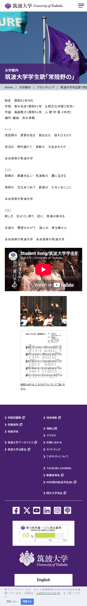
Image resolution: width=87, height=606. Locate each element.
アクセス (51, 435)
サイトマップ (53, 449)
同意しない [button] (12, 601)
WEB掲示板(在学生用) (59, 482)
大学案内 (25, 87)
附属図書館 (14, 417)
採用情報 (51, 417)
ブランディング (45, 87)
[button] (11, 596)
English (43, 580)
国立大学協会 (54, 493)
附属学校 (13, 431)
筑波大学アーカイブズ (20, 442)
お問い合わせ (54, 442)
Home (9, 87)
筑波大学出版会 (17, 449)
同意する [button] (27, 601)
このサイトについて (57, 456)
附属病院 (13, 424)
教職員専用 (53, 475)
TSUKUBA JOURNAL (59, 468)
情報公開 (51, 428)
